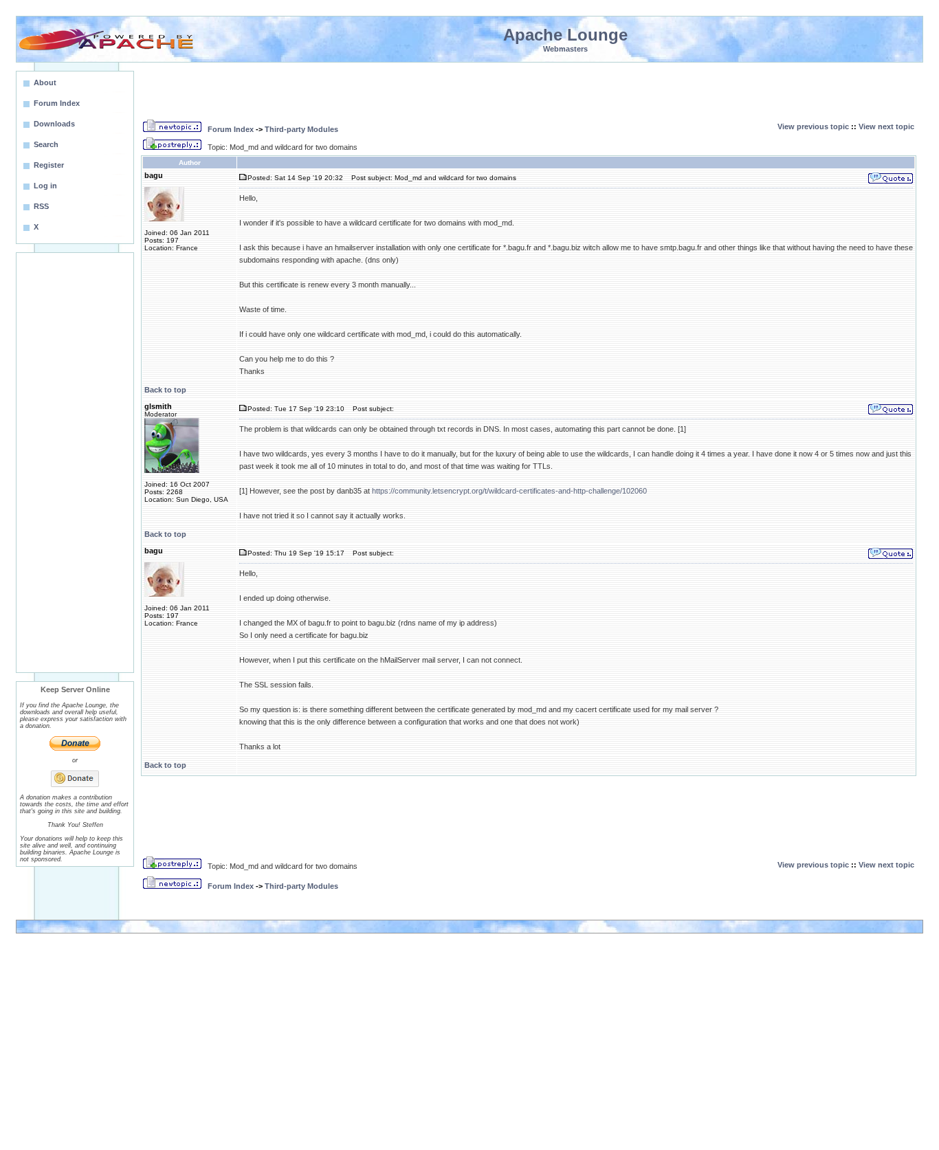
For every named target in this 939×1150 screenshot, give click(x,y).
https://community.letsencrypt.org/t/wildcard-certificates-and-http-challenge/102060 (509, 491)
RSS (41, 206)
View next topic (886, 126)
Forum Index (231, 129)
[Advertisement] (75, 462)
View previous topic (813, 126)
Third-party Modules (301, 129)
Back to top (165, 390)
